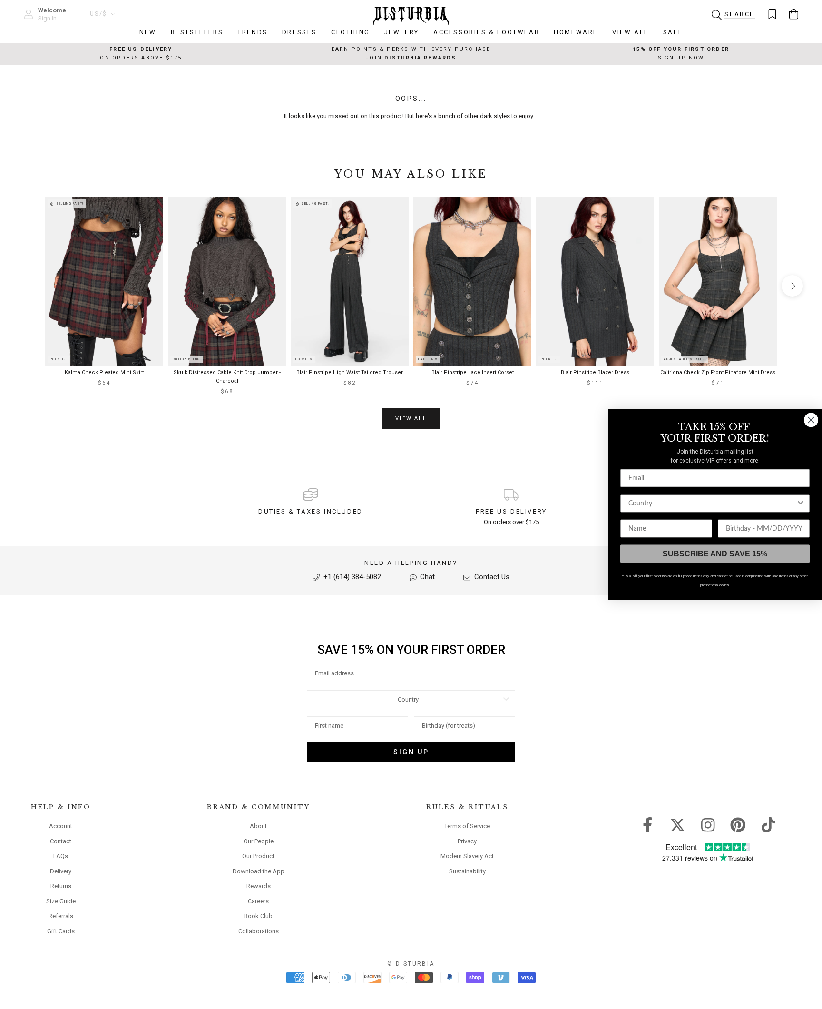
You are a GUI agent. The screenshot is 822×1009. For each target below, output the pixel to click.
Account (60, 826)
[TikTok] (768, 824)
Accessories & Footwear (486, 32)
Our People (259, 841)
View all (411, 418)
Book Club (258, 916)
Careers (258, 901)
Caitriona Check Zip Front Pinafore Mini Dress (717, 372)
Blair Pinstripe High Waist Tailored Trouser (349, 372)
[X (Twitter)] (677, 824)
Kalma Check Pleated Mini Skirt (104, 372)
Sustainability (467, 871)
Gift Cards (61, 931)
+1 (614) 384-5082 (351, 577)
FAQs (60, 856)
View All (630, 32)
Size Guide (61, 901)
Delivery (60, 871)
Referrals (61, 916)
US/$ (99, 13)
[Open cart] (793, 14)
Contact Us (490, 577)
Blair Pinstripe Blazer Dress (595, 372)
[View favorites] (772, 14)
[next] (792, 286)
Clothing (350, 32)
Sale (673, 32)
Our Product (258, 856)
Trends (252, 32)
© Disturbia (410, 963)
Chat (426, 577)
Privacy (467, 841)
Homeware (576, 32)
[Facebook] (648, 824)
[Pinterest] (738, 824)
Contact (60, 841)
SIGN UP (411, 752)
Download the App (258, 871)
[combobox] (408, 700)
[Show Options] (506, 700)
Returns (60, 886)
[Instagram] (708, 824)
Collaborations (258, 931)
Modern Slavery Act (467, 856)
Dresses (299, 32)
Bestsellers (197, 32)
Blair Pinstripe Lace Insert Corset (472, 372)
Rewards (258, 886)
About (258, 826)
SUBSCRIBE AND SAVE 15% (715, 554)
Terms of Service (467, 826)
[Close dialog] (811, 420)
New (148, 32)
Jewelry (401, 32)
